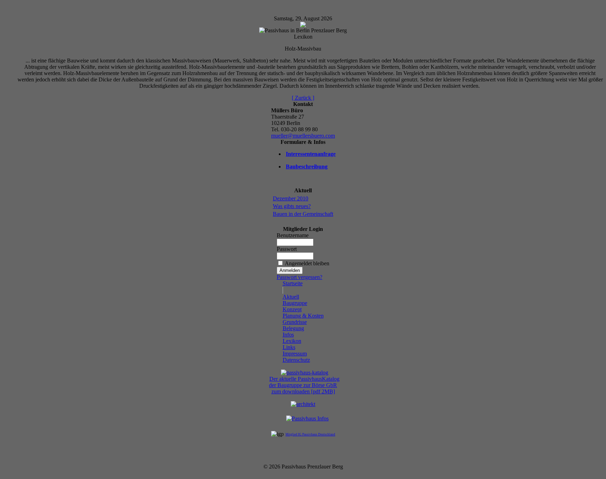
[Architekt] (303, 404)
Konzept (292, 309)
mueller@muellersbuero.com (303, 136)
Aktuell (291, 297)
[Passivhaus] (307, 418)
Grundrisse (295, 322)
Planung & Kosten (303, 316)
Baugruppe (295, 303)
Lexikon (292, 341)
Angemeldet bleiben (307, 263)
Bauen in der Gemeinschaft (303, 214)
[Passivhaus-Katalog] (304, 372)
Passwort (287, 249)
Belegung (293, 328)
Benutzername (293, 235)
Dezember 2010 (290, 198)
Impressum (295, 354)
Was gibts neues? (292, 206)
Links (289, 347)
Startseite (293, 283)
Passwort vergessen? (299, 277)
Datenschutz (296, 360)
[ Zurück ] (303, 98)
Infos (288, 335)
